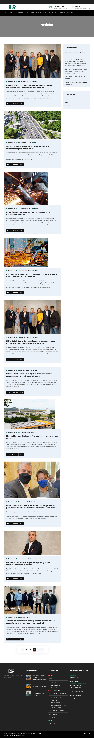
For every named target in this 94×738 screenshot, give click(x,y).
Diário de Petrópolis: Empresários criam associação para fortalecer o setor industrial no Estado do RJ (30, 342)
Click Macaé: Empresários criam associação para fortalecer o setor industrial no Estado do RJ (32, 275)
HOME (5, 13)
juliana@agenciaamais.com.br (78, 683)
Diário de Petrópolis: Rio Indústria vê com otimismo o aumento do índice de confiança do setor (76, 71)
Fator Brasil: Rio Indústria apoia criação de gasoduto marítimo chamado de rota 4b (28, 563)
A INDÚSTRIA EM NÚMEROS (38, 13)
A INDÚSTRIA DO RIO (22, 13)
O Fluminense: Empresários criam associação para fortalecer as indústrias (28, 213)
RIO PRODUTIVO (55, 717)
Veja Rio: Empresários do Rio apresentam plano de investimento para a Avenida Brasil (27, 147)
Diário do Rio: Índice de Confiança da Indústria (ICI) (75, 77)
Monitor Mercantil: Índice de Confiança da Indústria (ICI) (76, 83)
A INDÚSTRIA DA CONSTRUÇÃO (59, 694)
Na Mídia (35, 81)
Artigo (66, 99)
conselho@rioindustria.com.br (82, 8)
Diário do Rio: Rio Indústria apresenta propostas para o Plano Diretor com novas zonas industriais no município (75, 54)
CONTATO (70, 13)
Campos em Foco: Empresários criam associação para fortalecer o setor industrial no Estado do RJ (29, 86)
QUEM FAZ (53, 682)
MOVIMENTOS (52, 13)
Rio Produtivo (68, 106)
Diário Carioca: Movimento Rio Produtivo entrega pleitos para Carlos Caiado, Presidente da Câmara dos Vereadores (31, 506)
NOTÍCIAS (62, 13)
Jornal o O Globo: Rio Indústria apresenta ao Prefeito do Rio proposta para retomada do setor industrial (31, 622)
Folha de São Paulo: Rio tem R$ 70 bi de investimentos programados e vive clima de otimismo (29, 375)
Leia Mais (15, 103)
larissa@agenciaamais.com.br (78, 693)
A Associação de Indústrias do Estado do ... (39, 679)
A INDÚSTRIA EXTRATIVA (57, 697)
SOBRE (11, 13)
